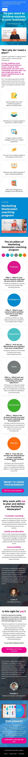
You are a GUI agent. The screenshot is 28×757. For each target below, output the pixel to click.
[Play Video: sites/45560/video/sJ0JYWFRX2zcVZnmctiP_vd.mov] (14, 224)
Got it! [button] (4, 9)
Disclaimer (21, 754)
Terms (5, 754)
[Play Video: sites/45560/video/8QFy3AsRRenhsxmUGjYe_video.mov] (14, 33)
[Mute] (19, 40)
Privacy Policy (13, 754)
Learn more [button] (5, 5)
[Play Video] (2, 40)
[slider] (12, 40)
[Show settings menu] (22, 40)
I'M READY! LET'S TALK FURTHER (14, 650)
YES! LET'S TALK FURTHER (13, 490)
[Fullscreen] (25, 40)
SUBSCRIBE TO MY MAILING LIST (14, 741)
